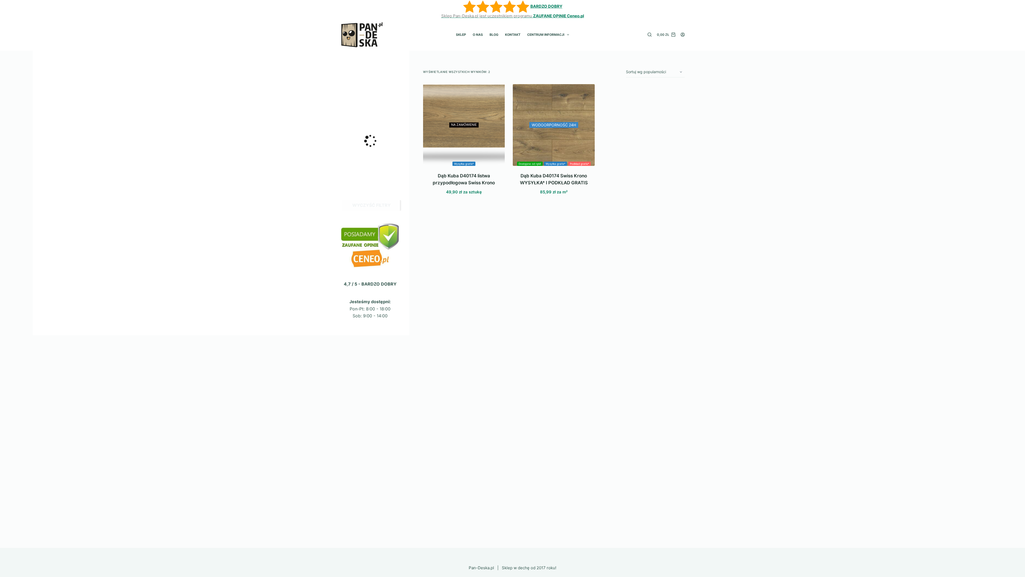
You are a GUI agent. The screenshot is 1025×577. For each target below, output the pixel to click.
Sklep (461, 35)
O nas (478, 35)
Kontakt (513, 35)
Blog (494, 35)
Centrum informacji (545, 35)
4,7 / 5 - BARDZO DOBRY (370, 284)
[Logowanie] (683, 35)
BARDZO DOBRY (546, 6)
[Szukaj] (650, 35)
